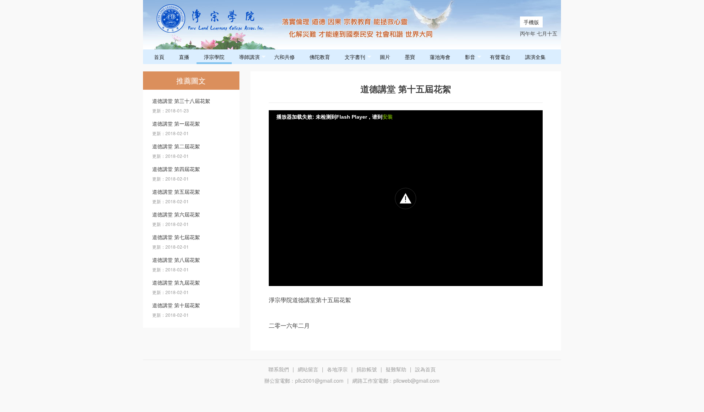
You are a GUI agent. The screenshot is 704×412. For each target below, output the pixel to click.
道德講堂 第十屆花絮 (176, 305)
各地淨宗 (337, 369)
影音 (470, 56)
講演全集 (535, 56)
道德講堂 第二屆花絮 (176, 146)
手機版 (531, 22)
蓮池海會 (440, 56)
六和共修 (284, 56)
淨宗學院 (214, 56)
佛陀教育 (319, 56)
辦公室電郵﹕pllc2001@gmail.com (304, 380)
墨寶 (410, 56)
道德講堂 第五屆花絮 (176, 191)
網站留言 (308, 369)
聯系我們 (278, 369)
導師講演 (249, 56)
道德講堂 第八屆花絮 (176, 259)
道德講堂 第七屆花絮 (176, 237)
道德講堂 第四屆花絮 (176, 168)
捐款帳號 (366, 369)
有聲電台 (500, 56)
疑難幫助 (396, 369)
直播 (184, 56)
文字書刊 (355, 56)
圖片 (385, 56)
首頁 (159, 56)
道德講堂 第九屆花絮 (176, 282)
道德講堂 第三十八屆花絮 (181, 100)
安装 (387, 117)
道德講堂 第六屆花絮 (176, 214)
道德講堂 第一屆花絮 (176, 123)
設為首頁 (425, 369)
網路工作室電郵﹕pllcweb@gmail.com (396, 380)
